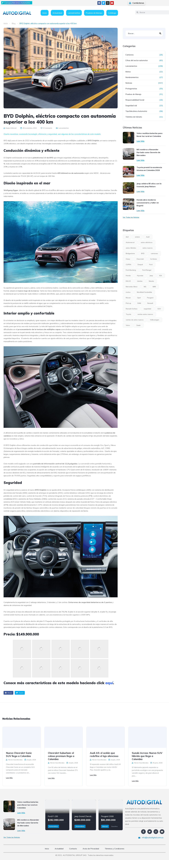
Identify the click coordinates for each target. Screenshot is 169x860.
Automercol (130, 242)
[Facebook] (99, 3)
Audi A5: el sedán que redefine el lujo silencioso (104, 754)
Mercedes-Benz (131, 287)
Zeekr (138, 325)
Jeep (151, 276)
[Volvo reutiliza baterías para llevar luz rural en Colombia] (128, 137)
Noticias (128, 83)
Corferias (153, 259)
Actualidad (57, 13)
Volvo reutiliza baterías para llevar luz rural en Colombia (149, 134)
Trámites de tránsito (133, 117)
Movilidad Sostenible (144, 292)
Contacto (73, 848)
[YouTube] (162, 831)
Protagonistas (131, 88)
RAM (139, 303)
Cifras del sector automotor (136, 60)
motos (128, 292)
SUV (159, 309)
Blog (13, 23)
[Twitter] (103, 3)
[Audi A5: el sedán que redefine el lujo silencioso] (105, 737)
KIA (160, 276)
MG (145, 287)
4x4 (127, 237)
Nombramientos (132, 77)
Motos (128, 71)
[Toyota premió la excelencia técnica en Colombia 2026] (128, 171)
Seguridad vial (131, 105)
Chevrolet (140, 259)
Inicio (44, 13)
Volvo (128, 325)
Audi (147, 237)
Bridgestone (130, 253)
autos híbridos (131, 248)
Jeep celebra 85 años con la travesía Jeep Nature (149, 185)
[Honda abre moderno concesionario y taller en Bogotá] (128, 204)
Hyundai (140, 276)
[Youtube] (112, 3)
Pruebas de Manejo (94, 13)
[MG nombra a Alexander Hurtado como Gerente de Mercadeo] (128, 154)
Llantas (139, 281)
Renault (150, 303)
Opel (139, 298)
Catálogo (112, 13)
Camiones (129, 55)
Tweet (20, 693)
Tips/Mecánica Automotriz (136, 111)
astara (137, 237)
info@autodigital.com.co (152, 837)
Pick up (128, 303)
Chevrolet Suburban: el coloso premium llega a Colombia (61, 756)
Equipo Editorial (10, 128)
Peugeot (150, 298)
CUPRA (128, 264)
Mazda (151, 281)
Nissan (128, 298)
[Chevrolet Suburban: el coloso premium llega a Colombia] (63, 737)
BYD (142, 253)
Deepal (140, 264)
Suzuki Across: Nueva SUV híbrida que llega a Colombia (147, 756)
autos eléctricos (146, 242)
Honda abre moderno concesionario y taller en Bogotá (148, 203)
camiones (154, 253)
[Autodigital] (17, 13)
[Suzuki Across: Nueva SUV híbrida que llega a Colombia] (147, 737)
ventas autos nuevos (145, 314)
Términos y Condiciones (114, 848)
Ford (150, 264)
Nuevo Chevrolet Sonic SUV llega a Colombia (19, 754)
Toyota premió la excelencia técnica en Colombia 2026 (149, 168)
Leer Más (140, 141)
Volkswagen (154, 320)
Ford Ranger (146, 270)
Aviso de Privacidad (91, 848)
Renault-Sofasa (131, 309)
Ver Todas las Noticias (131, 217)
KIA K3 (128, 281)
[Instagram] (108, 3)
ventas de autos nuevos (135, 320)
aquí (109, 683)
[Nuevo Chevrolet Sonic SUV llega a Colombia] (22, 737)
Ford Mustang (131, 270)
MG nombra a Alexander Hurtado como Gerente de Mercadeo (148, 152)
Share (9, 693)
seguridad (147, 309)
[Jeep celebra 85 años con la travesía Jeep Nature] (128, 188)
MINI (154, 287)
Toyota (128, 314)
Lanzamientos (74, 13)
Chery (128, 259)
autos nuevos (148, 248)
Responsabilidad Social (134, 100)
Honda (128, 276)
